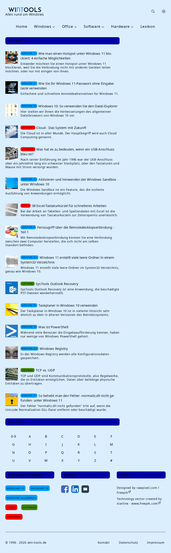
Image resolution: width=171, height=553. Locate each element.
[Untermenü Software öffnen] (102, 26)
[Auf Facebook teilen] (65, 489)
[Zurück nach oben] (163, 545)
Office (67, 26)
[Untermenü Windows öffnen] (53, 26)
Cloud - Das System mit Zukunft (61, 127)
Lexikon (147, 26)
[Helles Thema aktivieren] (164, 11)
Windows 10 (39, 488)
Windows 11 (15, 488)
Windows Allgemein (21, 497)
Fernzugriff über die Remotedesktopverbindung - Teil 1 (67, 229)
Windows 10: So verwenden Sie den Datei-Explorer (77, 106)
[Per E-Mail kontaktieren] (85, 489)
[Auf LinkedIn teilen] (75, 489)
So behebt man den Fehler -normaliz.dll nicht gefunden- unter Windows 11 (68, 398)
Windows (42, 26)
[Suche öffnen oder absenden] (153, 11)
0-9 (13, 436)
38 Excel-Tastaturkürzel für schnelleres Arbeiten (69, 205)
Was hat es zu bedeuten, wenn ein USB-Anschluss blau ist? (67, 151)
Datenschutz (128, 542)
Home (21, 26)
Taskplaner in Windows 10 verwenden (68, 305)
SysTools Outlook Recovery (57, 284)
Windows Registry (54, 348)
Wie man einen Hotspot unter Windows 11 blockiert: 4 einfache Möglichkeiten (66, 55)
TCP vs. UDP (45, 370)
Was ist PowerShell (53, 327)
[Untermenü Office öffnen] (75, 26)
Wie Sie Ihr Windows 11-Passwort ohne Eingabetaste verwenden (67, 85)
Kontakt (104, 542)
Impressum (155, 542)
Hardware (120, 26)
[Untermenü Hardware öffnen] (131, 26)
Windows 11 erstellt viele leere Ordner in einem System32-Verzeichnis (67, 259)
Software (92, 26)
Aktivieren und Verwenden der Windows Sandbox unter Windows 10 (68, 181)
